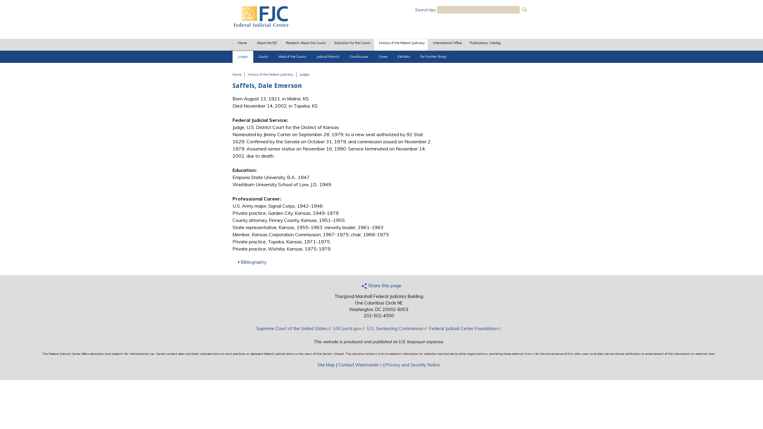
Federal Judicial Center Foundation (465, 328)
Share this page (384, 285)
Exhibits (404, 57)
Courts (263, 57)
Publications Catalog (485, 43)
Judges (243, 57)
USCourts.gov (349, 328)
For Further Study (433, 57)
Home (242, 43)
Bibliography (253, 262)
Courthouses (358, 57)
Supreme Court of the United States (293, 328)
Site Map (326, 365)
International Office (447, 43)
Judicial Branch (328, 57)
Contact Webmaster (360, 365)
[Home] (260, 25)
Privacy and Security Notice (413, 365)
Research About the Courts (306, 43)
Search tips (425, 9)
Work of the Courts (292, 57)
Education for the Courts (352, 43)
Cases (383, 57)
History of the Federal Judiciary (402, 43)
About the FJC (267, 43)
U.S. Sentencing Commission (397, 328)
